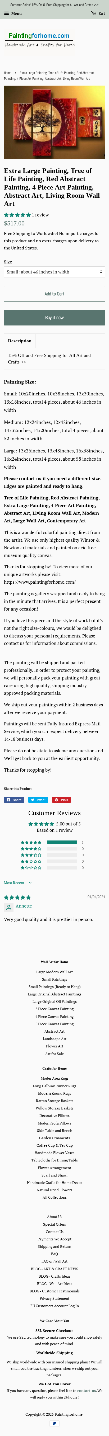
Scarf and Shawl (54, 1175)
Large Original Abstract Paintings (54, 993)
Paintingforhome (69, 1414)
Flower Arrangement (54, 1167)
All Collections (55, 1197)
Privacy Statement (54, 1298)
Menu (16, 13)
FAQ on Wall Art (54, 1261)
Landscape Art (54, 1038)
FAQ (54, 1253)
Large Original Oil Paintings (55, 1001)
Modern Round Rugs (54, 1093)
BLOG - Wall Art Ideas (54, 1283)
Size (8, 262)
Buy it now (54, 317)
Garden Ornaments (54, 1137)
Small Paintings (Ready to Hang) (55, 986)
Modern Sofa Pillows (54, 1123)
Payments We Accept (54, 1238)
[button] (18, 215)
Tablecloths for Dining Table (54, 1160)
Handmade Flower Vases (54, 1152)
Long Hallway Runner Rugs (54, 1085)
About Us (54, 1216)
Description (19, 340)
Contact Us (54, 1231)
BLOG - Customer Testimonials (55, 1290)
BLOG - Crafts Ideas (54, 1276)
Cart (101, 13)
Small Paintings (54, 979)
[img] (17, 897)
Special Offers (54, 1224)
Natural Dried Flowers (54, 1189)
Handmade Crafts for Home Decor (54, 1182)
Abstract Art (54, 1031)
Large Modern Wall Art (54, 971)
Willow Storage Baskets (55, 1108)
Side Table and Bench (54, 1130)
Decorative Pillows (54, 1115)
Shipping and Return (54, 1246)
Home (7, 73)
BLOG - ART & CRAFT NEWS (54, 1268)
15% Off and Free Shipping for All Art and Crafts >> (49, 359)
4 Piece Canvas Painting (54, 1016)
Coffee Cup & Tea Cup (55, 1145)
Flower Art (54, 1045)
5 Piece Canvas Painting (54, 1023)
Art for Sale (54, 1053)
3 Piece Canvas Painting (54, 1008)
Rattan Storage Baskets (54, 1100)
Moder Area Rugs (55, 1078)
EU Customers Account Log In (54, 1305)
